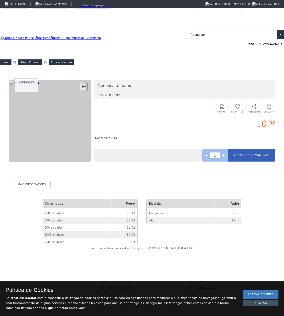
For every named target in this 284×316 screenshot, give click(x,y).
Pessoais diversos (61, 62)
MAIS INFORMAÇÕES (32, 184)
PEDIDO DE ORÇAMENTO (251, 155)
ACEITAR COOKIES (261, 294)
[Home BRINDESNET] (50, 32)
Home (5, 62)
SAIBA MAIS (261, 303)
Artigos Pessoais (30, 62)
